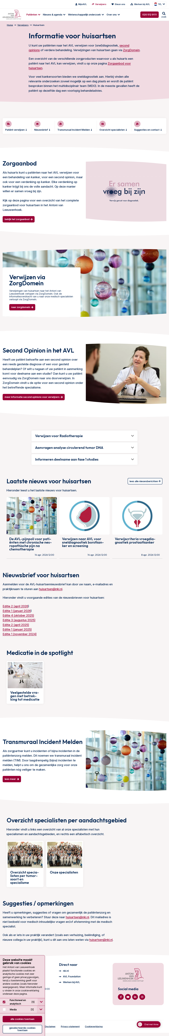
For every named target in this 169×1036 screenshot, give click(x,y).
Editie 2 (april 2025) (16, 625)
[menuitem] (32, 14)
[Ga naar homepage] (12, 14)
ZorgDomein (131, 50)
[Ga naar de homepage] (131, 975)
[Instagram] (142, 997)
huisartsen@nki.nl (50, 589)
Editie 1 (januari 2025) (17, 629)
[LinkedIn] (135, 997)
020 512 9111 (149, 14)
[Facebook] (121, 997)
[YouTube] (128, 997)
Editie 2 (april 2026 (15, 606)
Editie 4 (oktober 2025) (18, 615)
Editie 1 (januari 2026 (17, 611)
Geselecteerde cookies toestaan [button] (22, 1029)
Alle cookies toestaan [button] (22, 1019)
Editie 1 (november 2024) (20, 634)
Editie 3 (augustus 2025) (19, 620)
